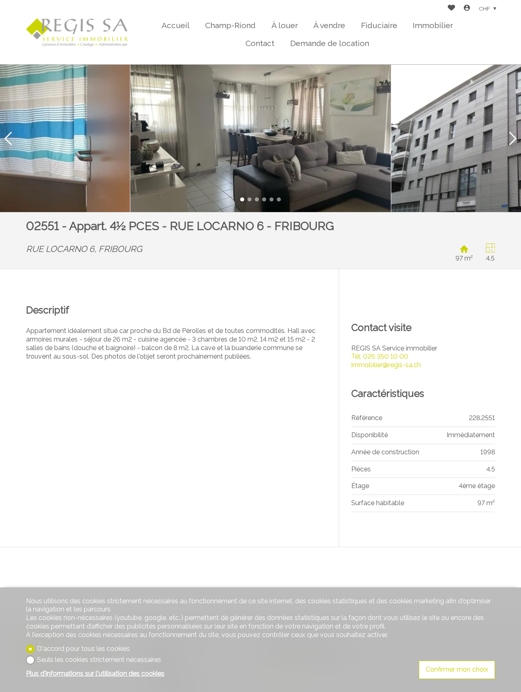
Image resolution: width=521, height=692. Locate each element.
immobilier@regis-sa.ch (386, 365)
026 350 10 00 (379, 356)
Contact (259, 43)
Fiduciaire (379, 25)
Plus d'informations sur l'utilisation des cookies (95, 673)
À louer (284, 25)
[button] (8, 138)
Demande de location (329, 43)
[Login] (467, 8)
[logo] (77, 32)
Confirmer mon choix (457, 669)
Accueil (176, 25)
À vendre (329, 25)
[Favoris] (451, 8)
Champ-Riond (230, 25)
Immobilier (433, 25)
